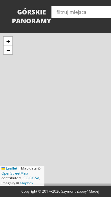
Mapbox (26, 182)
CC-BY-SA (31, 177)
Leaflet (11, 168)
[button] (8, 41)
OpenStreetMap (14, 173)
